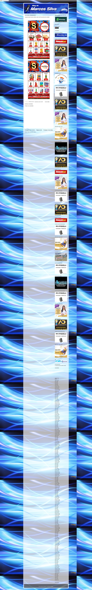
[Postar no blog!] (46, 101)
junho (56, 382)
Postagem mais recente (30, 130)
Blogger (52, 586)
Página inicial (39, 130)
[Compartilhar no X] (47, 101)
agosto (56, 380)
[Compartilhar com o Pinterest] (48, 101)
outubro (56, 391)
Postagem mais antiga (48, 130)
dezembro (56, 389)
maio (55, 383)
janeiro (56, 388)
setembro (56, 392)
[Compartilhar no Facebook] (48, 101)
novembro (56, 390)
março (56, 399)
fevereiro (56, 400)
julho (55, 381)
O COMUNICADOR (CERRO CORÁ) (60, 365)
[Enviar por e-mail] (45, 101)
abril (55, 384)
